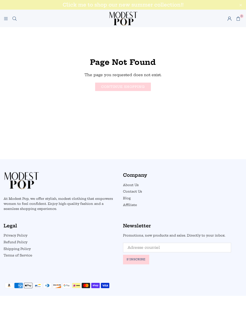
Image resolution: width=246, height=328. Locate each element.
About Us (131, 185)
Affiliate (130, 205)
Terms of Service (18, 255)
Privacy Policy (15, 235)
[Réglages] (229, 18)
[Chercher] (14, 18)
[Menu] (5, 18)
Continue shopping (123, 87)
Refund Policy (15, 242)
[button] (238, 18)
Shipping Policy (17, 249)
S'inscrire (136, 259)
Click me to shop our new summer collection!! (123, 5)
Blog (127, 198)
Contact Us (132, 191)
